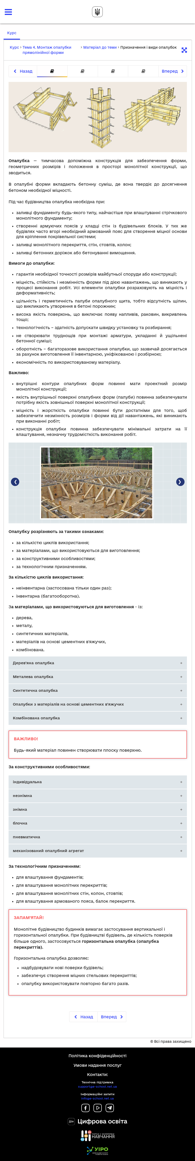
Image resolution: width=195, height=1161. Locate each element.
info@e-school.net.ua (97, 1098)
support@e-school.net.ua (97, 1086)
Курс (13, 35)
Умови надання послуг (97, 1065)
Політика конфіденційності (97, 1055)
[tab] (52, 71)
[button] (8, 12)
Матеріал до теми (100, 47)
